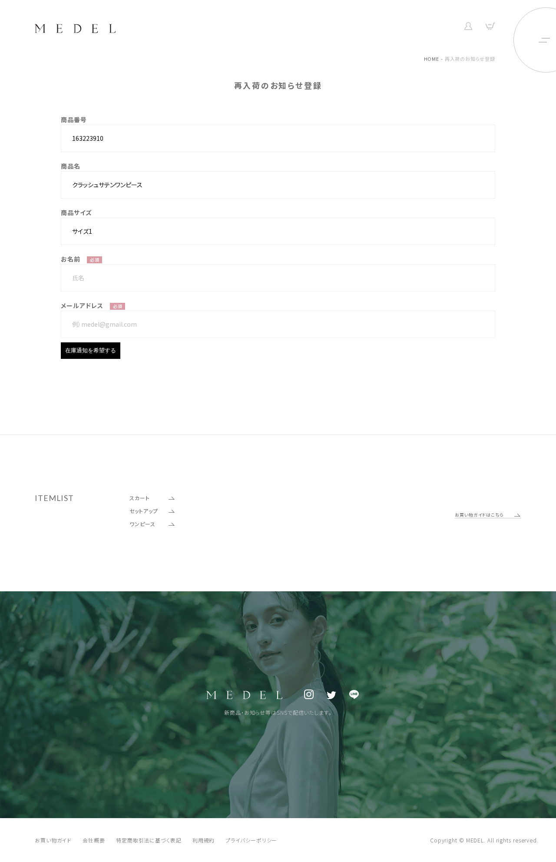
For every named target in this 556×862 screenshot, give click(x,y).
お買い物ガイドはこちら (479, 514)
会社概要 (94, 840)
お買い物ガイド (53, 840)
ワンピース (142, 523)
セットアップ (143, 510)
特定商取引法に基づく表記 (149, 840)
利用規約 (203, 840)
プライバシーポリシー (251, 840)
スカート (139, 497)
